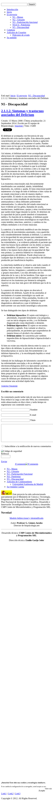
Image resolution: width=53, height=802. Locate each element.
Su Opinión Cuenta (15, 487)
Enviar (4, 461)
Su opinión (12, 37)
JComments (20, 464)
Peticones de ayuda (21, 35)
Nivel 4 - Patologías (21, 25)
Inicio (9, 12)
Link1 (4, 793)
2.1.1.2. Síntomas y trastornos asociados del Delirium (22, 113)
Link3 (17, 793)
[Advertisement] (26, 67)
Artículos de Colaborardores (19, 481)
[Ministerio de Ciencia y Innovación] (6, 494)
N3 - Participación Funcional (20, 474)
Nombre (33, 409)
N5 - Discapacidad (20, 27)
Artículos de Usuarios (16, 32)
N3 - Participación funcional (25, 22)
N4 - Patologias (14, 476)
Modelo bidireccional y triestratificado (26, 518)
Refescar (5, 453)
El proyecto (12, 14)
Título (32, 420)
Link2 (10, 793)
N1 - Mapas (17, 17)
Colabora (11, 30)
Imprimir (19, 126)
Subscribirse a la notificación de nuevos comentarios (28, 446)
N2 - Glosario (18, 19)
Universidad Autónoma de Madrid (27, 484)
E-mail (33, 415)
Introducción (12, 9)
